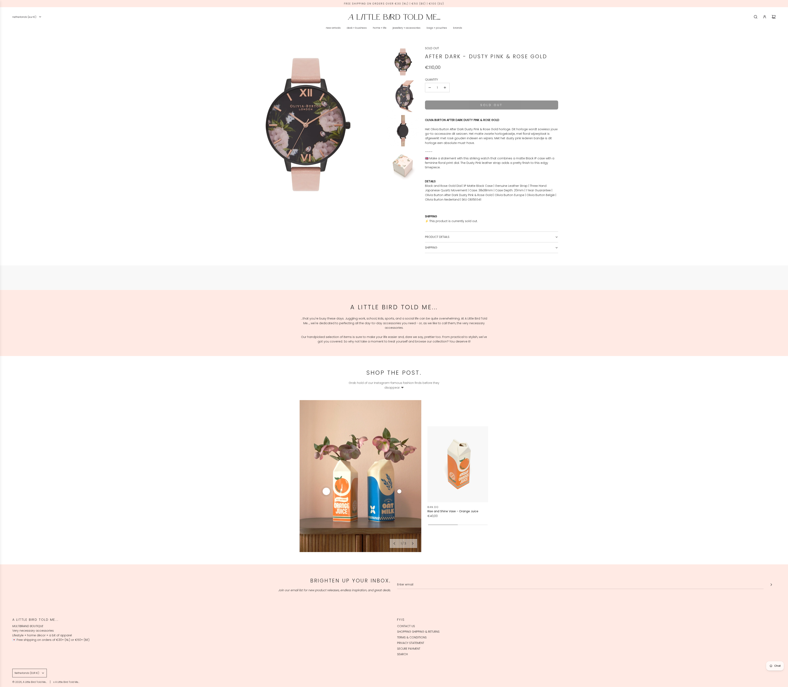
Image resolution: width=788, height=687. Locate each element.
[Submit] (771, 584)
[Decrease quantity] (429, 87)
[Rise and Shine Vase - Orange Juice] (457, 464)
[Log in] (764, 16)
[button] (394, 543)
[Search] (755, 16)
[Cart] (773, 16)
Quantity (431, 80)
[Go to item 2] (399, 491)
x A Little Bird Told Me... (66, 682)
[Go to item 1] (326, 491)
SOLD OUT (432, 48)
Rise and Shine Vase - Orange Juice (452, 511)
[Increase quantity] (444, 87)
